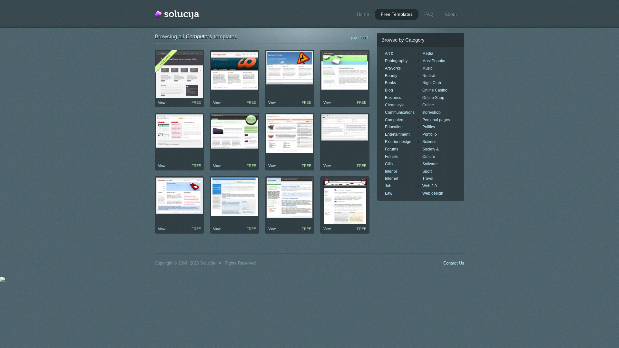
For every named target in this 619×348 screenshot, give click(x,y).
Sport (427, 171)
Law (388, 193)
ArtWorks (393, 68)
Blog (389, 90)
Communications (400, 112)
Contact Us (453, 263)
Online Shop (433, 97)
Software (430, 164)
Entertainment (397, 134)
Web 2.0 (429, 186)
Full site (391, 156)
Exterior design (398, 142)
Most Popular (434, 61)
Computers (394, 120)
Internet (391, 178)
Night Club (431, 83)
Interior (391, 171)
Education (394, 127)
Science (429, 142)
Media (427, 53)
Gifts (389, 164)
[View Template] (234, 88)
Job (388, 186)
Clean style (395, 105)
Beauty (391, 75)
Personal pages (436, 120)
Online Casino (434, 90)
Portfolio (429, 134)
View (161, 102)
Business (393, 97)
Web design (432, 193)
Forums (391, 149)
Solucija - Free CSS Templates (177, 15)
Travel (427, 178)
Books (390, 83)
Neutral (428, 75)
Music (427, 68)
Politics (428, 127)
